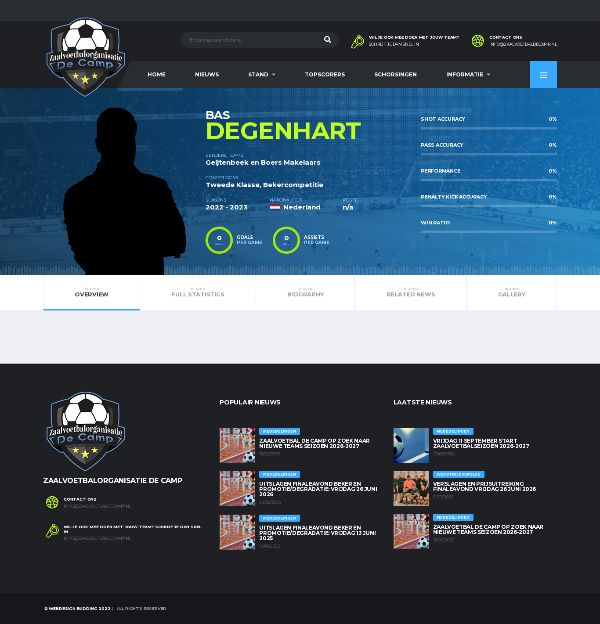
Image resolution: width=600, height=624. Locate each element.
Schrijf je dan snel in (394, 44)
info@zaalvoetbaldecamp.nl (523, 44)
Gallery (511, 292)
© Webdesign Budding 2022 (77, 608)
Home (157, 74)
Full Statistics (197, 292)
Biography (305, 292)
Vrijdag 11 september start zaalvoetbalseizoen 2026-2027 (481, 443)
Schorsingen (395, 74)
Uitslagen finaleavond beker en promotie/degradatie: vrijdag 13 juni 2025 (317, 532)
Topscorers (325, 74)
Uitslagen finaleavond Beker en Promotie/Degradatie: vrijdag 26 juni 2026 (318, 489)
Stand (258, 74)
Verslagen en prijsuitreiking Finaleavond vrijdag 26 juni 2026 (484, 486)
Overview (91, 292)
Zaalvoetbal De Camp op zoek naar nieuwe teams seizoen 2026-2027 (314, 443)
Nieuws (207, 74)
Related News (411, 292)
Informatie (464, 74)
